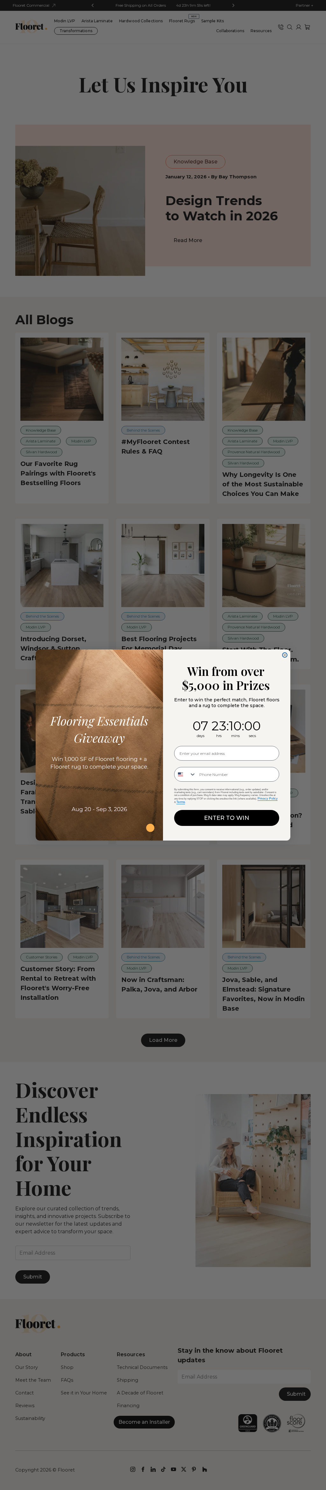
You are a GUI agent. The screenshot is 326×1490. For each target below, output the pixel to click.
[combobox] (185, 774)
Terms (180, 802)
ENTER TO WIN (226, 817)
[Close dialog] (284, 655)
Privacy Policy (268, 798)
